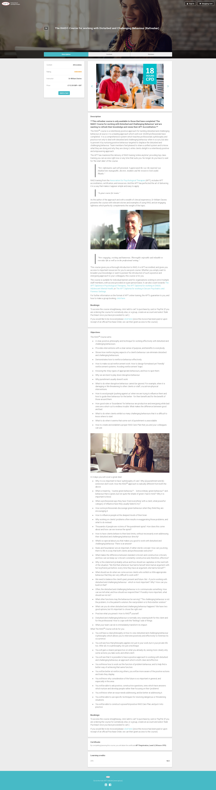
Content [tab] (109, 54)
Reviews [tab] (151, 54)
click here (121, 298)
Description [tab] (66, 54)
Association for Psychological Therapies (127, 180)
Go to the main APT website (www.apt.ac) (108, 781)
